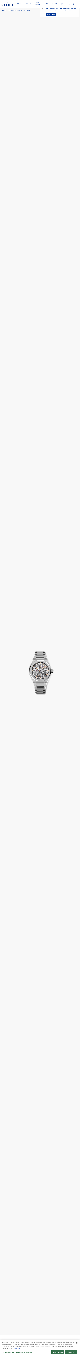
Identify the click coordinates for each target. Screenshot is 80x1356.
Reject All (71, 1352)
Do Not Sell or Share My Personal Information (17, 1352)
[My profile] (78, 4)
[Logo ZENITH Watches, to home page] (8, 3)
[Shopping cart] (74, 4)
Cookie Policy (17, 1348)
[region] (40, 1348)
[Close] (77, 1343)
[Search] (70, 4)
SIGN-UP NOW (51, 14)
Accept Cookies (57, 1352)
